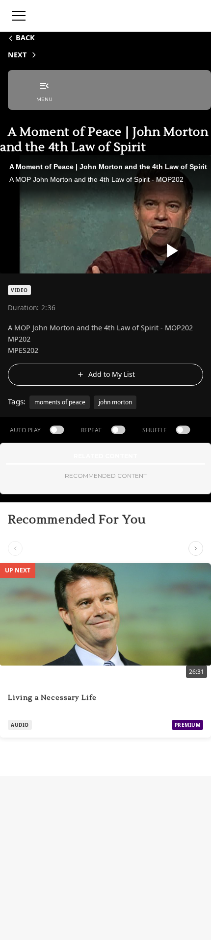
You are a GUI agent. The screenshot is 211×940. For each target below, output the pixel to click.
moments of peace (59, 402)
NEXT (17, 54)
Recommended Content (106, 475)
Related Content (105, 456)
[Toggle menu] (18, 15)
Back (25, 37)
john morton (115, 402)
